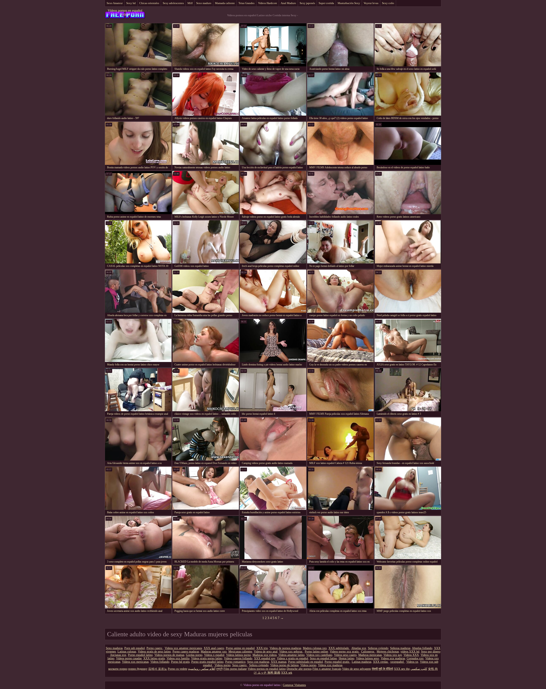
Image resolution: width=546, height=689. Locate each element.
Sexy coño (388, 3)
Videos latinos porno (238, 655)
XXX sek (286, 672)
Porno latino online (316, 651)
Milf (190, 3)
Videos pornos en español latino (125, 12)
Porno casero (155, 648)
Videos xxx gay (392, 655)
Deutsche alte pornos (299, 668)
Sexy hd (131, 3)
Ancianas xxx (118, 655)
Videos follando (159, 661)
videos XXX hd (410, 651)
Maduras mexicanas (370, 655)
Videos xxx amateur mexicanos (183, 648)
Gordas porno (194, 655)
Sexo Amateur (115, 3)
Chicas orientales (149, 3)
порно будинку (137, 668)
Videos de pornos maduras (285, 648)
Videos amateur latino (291, 655)
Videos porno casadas (129, 658)
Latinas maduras (361, 661)
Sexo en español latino (323, 658)
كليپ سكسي (419, 668)
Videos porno (223, 665)
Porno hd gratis (180, 661)
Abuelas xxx (358, 648)
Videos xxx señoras (291, 651)
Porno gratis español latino (207, 661)
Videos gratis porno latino (206, 658)
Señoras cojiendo (378, 648)
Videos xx (412, 661)
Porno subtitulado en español (305, 661)
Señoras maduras (400, 648)
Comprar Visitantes (294, 685)
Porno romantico (235, 661)
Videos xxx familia (178, 658)
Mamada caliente (225, 3)
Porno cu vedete (177, 668)
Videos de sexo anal (265, 651)
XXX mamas (278, 661)
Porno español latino (140, 655)
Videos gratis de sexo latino (154, 651)
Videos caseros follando (238, 658)
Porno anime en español (240, 648)
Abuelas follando (422, 648)
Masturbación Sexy (349, 3)
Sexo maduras (114, 648)
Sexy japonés (307, 3)
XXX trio (262, 648)
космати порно (117, 668)
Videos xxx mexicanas (135, 661)
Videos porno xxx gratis (344, 651)
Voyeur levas (371, 3)
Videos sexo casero (345, 655)
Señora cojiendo (259, 665)
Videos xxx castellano (319, 655)
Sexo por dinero (430, 651)
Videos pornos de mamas (169, 655)
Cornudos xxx (415, 658)
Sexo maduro (203, 3)
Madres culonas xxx (315, 648)
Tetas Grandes (246, 3)
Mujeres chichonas (388, 651)
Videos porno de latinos (284, 665)
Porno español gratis (337, 661)
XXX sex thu (402, 668)
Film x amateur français (326, 668)
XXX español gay (264, 658)
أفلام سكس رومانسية (201, 668)
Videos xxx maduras (393, 658)
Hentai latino (346, 658)
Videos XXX (411, 655)
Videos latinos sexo (367, 658)
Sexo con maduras (258, 661)
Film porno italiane (235, 668)
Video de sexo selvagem (356, 668)
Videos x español (214, 655)
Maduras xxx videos (265, 655)
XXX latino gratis (154, 658)
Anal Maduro (288, 3)
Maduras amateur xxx (214, 651)
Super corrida (326, 3)
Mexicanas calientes (240, 651)
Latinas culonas (127, 651)
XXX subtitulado (339, 648)
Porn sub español (134, 648)
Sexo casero (239, 665)
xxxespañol (397, 661)
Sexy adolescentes (173, 3)
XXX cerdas (381, 661)
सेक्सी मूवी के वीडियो (382, 668)
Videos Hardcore (267, 3)
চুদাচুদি (219, 668)
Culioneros (368, 651)
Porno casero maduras (186, 651)
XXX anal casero (214, 648)
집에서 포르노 (157, 668)
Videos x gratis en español (292, 658)
